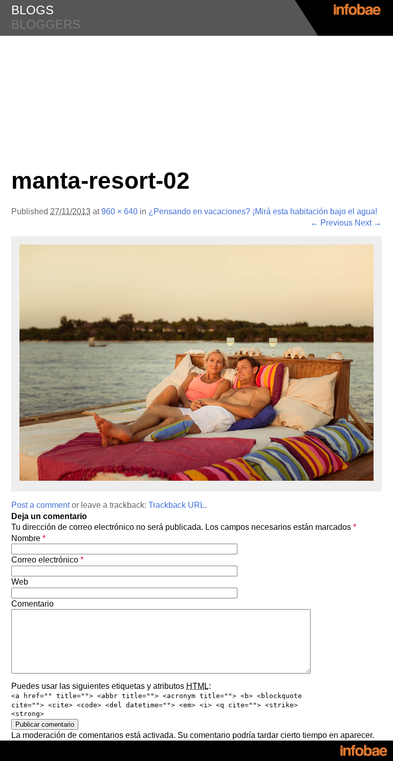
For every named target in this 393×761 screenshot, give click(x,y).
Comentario (32, 603)
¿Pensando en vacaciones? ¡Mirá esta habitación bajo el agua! (262, 211)
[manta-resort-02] (196, 478)
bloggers (45, 24)
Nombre (28, 538)
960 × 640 (119, 211)
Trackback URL (176, 505)
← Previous (331, 222)
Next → (368, 222)
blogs (32, 10)
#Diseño (196, 56)
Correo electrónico (47, 559)
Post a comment (40, 505)
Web (19, 581)
